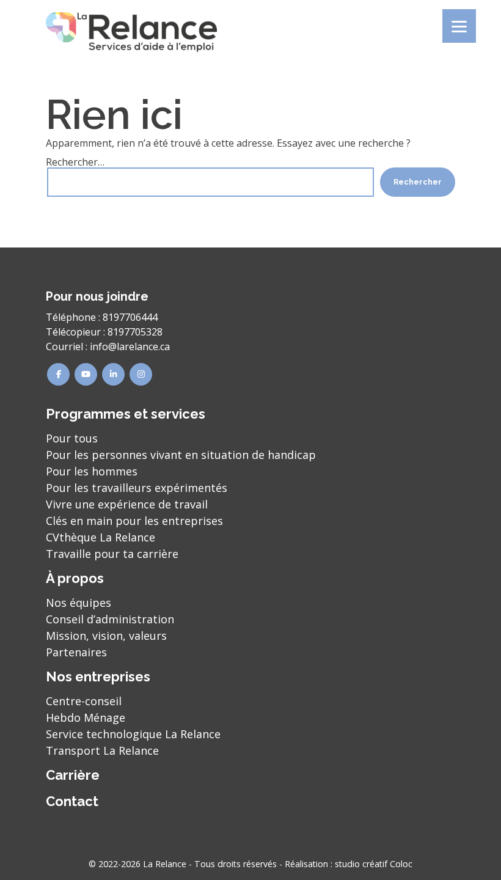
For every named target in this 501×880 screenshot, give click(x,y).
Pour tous (72, 438)
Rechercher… (75, 161)
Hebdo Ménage (85, 717)
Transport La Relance (102, 750)
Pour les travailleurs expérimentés (136, 487)
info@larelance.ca (130, 346)
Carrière (73, 775)
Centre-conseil (84, 701)
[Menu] (459, 26)
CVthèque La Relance (100, 537)
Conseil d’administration (110, 619)
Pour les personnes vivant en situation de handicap (181, 454)
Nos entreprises (98, 676)
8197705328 (135, 332)
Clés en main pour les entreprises (134, 520)
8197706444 (130, 317)
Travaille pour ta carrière (112, 553)
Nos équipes (78, 602)
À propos (75, 578)
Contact (72, 801)
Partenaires (76, 652)
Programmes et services (125, 414)
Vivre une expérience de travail (127, 504)
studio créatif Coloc (373, 864)
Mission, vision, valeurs (106, 635)
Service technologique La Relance (133, 734)
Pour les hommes (91, 471)
